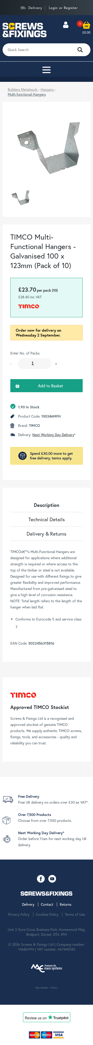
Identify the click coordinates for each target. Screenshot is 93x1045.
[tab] (46, 505)
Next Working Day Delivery (53, 434)
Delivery (35, 8)
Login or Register (63, 8)
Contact (47, 904)
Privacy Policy (18, 914)
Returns (65, 904)
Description (46, 505)
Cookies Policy (47, 914)
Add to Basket (50, 385)
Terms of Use (75, 914)
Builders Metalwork (23, 89)
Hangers (48, 89)
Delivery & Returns (46, 533)
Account (65, 30)
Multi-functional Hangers (27, 94)
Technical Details (46, 519)
